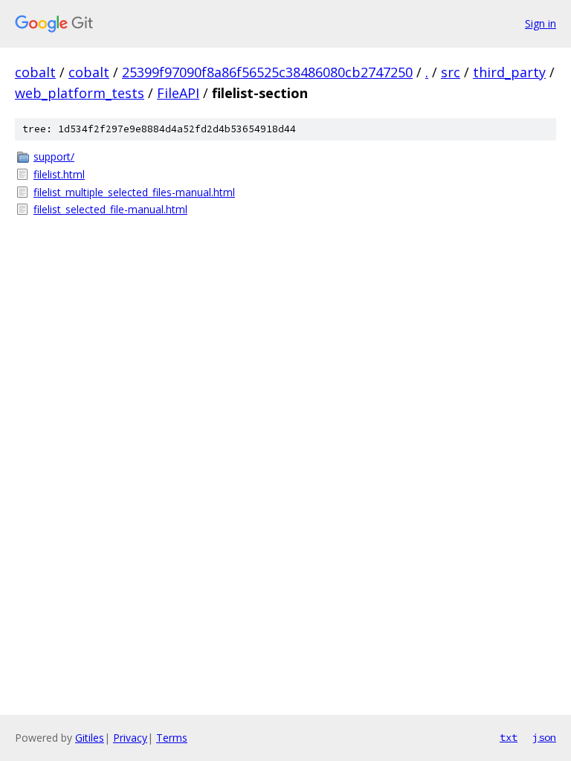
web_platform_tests (79, 93)
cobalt (35, 72)
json (544, 737)
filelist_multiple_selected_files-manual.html (134, 192)
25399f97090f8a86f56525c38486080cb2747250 (267, 72)
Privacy (130, 738)
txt (508, 737)
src (450, 72)
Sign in (540, 23)
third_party (509, 72)
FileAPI (178, 93)
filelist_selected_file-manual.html (110, 209)
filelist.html (59, 174)
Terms (171, 738)
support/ (53, 156)
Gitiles (89, 738)
